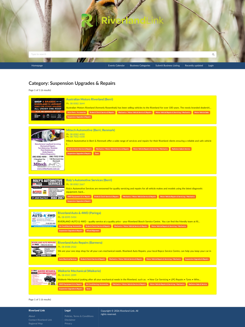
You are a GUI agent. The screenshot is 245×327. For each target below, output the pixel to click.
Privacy (68, 323)
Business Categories (140, 65)
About (32, 316)
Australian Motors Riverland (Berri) (89, 99)
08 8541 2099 (69, 275)
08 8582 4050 (77, 134)
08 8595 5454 (69, 217)
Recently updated (194, 65)
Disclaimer (70, 320)
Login (211, 65)
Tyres (97, 153)
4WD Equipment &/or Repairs (79, 197)
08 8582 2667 (77, 184)
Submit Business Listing (168, 65)
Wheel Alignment (92, 231)
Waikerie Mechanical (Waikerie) (79, 271)
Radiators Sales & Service (181, 149)
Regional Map (36, 323)
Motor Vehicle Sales (201, 112)
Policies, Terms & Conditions (79, 316)
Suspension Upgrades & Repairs (79, 117)
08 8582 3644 (77, 103)
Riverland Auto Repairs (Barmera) (80, 242)
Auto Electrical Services (67, 259)
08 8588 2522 (69, 247)
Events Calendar (116, 65)
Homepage (37, 65)
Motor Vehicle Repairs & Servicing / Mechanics (173, 112)
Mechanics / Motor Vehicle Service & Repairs (134, 112)
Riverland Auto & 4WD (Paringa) (79, 213)
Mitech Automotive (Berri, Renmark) (90, 130)
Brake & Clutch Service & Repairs (102, 112)
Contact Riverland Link (40, 320)
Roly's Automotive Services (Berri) (89, 180)
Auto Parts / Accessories (77, 112)
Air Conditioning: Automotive (70, 226)
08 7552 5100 (77, 137)
